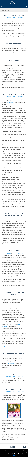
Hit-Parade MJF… (14, 61)
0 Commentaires (20, 17)
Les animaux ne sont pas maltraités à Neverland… (14, 214)
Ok (14, 455)
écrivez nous (10, 363)
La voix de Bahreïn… (14, 389)
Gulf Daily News (7, 394)
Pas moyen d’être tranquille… (14, 15)
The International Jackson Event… (14, 293)
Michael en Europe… (14, 44)
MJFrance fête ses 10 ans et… (14, 354)
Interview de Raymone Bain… (14, 94)
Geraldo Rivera (10, 102)
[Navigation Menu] (26, 6)
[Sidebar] (1, 6)
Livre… (14, 374)
